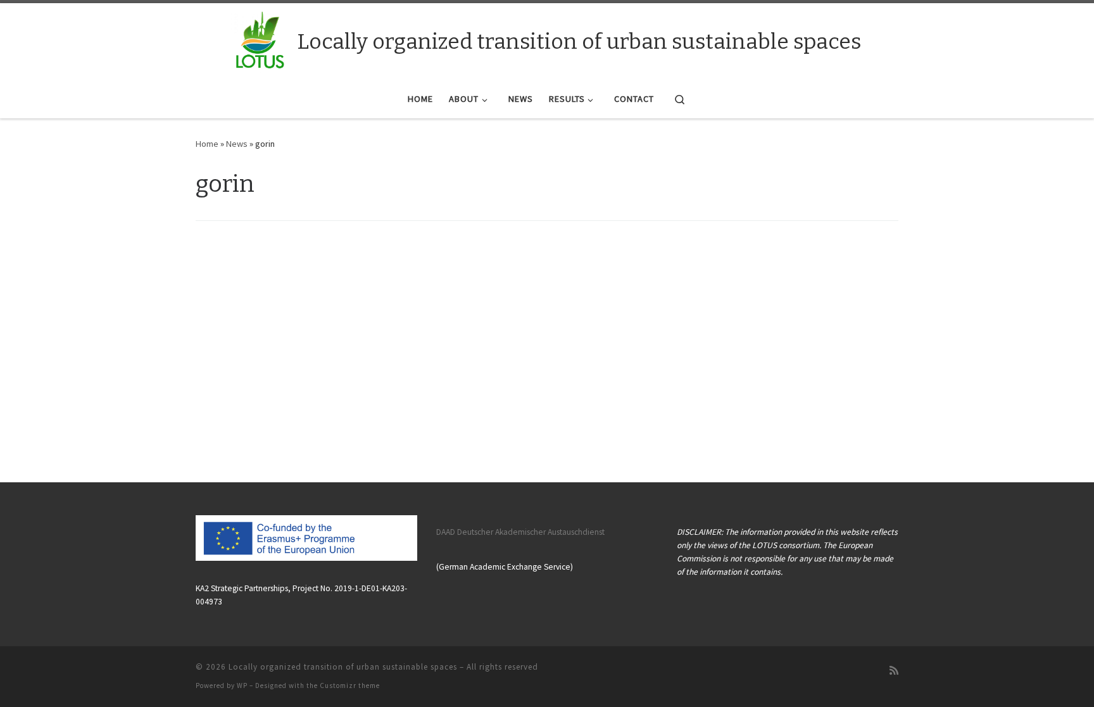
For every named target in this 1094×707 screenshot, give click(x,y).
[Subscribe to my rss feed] (894, 671)
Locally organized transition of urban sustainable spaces (343, 666)
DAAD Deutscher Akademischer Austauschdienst (520, 532)
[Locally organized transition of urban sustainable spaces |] (260, 40)
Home (207, 143)
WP (242, 685)
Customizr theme (350, 685)
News (237, 143)
